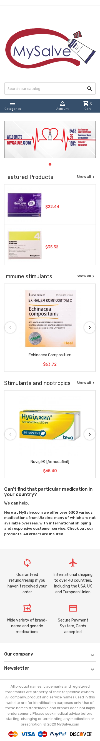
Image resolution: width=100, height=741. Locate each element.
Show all (86, 177)
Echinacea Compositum (50, 355)
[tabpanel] (50, 139)
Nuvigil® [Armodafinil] (50, 461)
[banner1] (50, 139)
